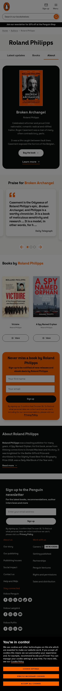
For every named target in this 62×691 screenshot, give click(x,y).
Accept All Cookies (31, 683)
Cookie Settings (31, 669)
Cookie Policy (17, 661)
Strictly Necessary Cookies (31, 676)
